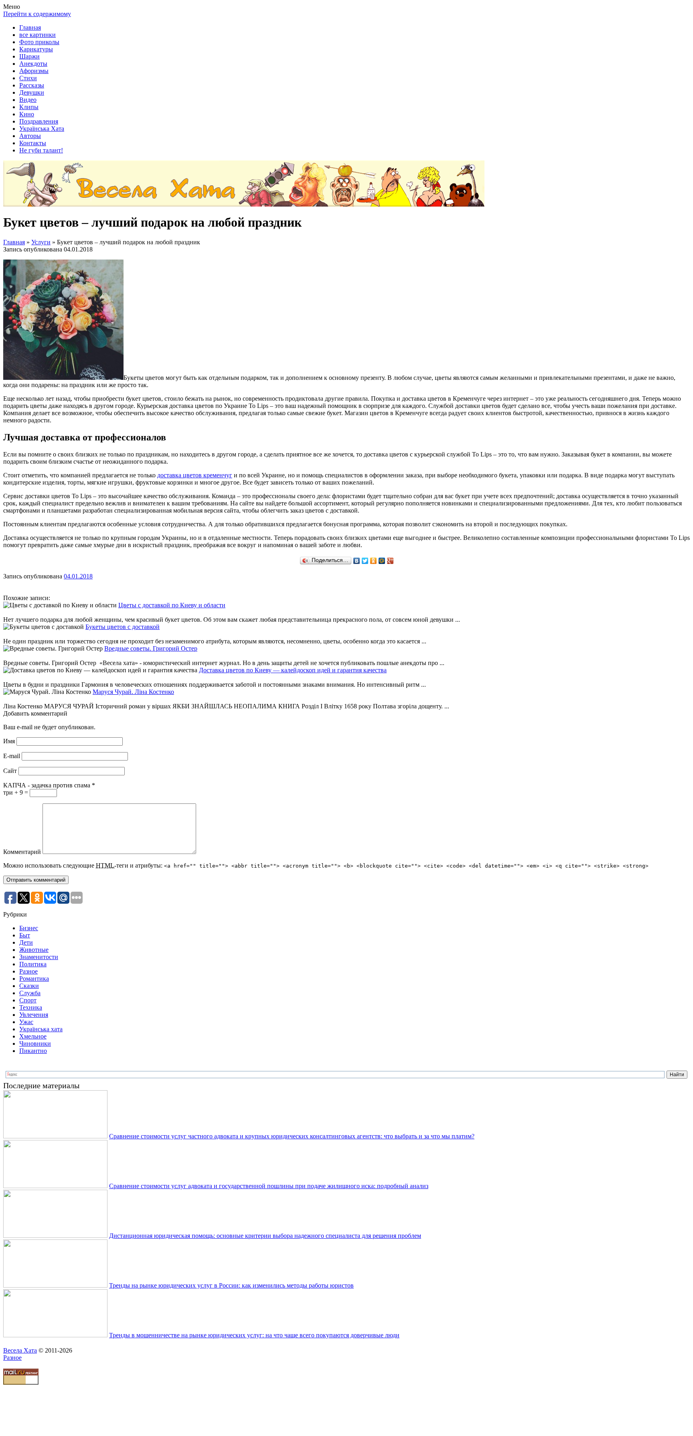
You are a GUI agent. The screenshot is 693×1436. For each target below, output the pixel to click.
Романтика (34, 978)
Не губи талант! (41, 150)
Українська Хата (41, 128)
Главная (30, 27)
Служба (30, 993)
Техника (30, 1007)
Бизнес (28, 928)
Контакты (32, 143)
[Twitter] (365, 561)
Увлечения (33, 1014)
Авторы (30, 135)
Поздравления (38, 121)
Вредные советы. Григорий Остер (150, 648)
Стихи (28, 78)
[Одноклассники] (373, 561)
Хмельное (33, 1036)
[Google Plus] (390, 561)
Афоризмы (34, 70)
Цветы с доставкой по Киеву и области (171, 605)
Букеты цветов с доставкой (122, 626)
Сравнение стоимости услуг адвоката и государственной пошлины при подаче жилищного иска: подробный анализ (268, 1185)
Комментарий (22, 851)
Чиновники (35, 1043)
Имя (9, 741)
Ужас (26, 1021)
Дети (26, 942)
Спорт (27, 1000)
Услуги (41, 242)
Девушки (31, 92)
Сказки (29, 985)
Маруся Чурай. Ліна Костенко (133, 691)
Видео (27, 99)
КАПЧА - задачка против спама (49, 785)
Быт (24, 935)
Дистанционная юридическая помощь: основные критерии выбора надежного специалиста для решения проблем (265, 1235)
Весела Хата (20, 1350)
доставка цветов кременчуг (194, 475)
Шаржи (29, 56)
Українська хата (41, 1029)
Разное (28, 971)
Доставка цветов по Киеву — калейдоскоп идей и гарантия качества (293, 670)
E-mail (11, 755)
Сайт (10, 770)
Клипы (28, 106)
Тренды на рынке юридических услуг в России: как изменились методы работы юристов (231, 1285)
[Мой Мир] (382, 561)
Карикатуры (36, 49)
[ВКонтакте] (357, 561)
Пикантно (33, 1050)
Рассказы (31, 85)
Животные (34, 949)
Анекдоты (33, 63)
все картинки (37, 34)
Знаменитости (38, 956)
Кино (26, 114)
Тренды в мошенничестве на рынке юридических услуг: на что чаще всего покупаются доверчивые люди (254, 1335)
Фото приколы (39, 42)
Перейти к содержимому (37, 13)
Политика (33, 964)
